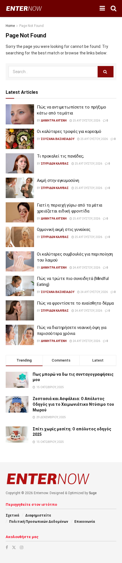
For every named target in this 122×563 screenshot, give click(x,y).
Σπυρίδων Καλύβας (55, 163)
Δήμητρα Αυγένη (54, 120)
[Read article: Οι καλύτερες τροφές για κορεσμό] (20, 139)
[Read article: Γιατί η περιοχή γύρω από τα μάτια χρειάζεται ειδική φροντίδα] (20, 212)
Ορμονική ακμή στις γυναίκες (64, 229)
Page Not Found (31, 26)
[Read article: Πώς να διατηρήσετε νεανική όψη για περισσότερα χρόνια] (20, 335)
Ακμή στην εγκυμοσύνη (58, 180)
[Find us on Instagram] (21, 547)
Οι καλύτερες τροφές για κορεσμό (69, 131)
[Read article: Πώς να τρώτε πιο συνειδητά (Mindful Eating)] (20, 286)
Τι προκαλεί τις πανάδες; (60, 156)
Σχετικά (12, 515)
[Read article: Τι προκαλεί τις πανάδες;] (20, 163)
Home (10, 26)
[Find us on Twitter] (14, 547)
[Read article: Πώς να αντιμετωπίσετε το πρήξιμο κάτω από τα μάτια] (20, 114)
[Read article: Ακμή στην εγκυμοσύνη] (20, 188)
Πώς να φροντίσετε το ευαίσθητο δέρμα (75, 303)
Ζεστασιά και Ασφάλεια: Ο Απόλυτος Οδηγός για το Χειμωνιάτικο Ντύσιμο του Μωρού (73, 404)
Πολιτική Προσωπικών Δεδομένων (38, 522)
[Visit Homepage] (24, 8)
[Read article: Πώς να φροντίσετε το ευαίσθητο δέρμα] (20, 310)
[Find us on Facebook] (7, 547)
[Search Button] (113, 8)
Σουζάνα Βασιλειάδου (57, 139)
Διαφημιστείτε (38, 515)
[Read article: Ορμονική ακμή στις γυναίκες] (20, 237)
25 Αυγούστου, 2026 (86, 120)
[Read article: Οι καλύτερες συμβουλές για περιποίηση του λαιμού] (20, 261)
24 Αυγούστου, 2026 (86, 267)
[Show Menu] (102, 8)
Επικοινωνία (84, 522)
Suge (92, 493)
